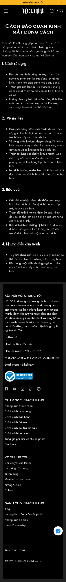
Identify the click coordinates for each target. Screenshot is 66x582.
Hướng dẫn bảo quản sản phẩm (24, 514)
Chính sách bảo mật (17, 433)
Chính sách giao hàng (18, 411)
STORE (21, 550)
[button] (58, 530)
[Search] (52, 12)
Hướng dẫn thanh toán (19, 406)
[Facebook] (6, 388)
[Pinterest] (39, 388)
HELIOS (18, 561)
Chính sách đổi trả (16, 422)
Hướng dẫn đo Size (16, 520)
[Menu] (6, 11)
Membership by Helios (18, 479)
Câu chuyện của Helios (18, 463)
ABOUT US (10, 550)
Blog (7, 509)
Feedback (10, 444)
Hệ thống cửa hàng (16, 468)
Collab (9, 490)
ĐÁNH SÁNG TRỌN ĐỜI (33, 2)
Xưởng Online (13, 485)
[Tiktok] (30, 388)
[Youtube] (14, 388)
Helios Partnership (15, 525)
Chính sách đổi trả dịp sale (21, 428)
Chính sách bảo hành (17, 417)
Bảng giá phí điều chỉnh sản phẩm (25, 439)
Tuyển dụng (12, 474)
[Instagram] (22, 388)
